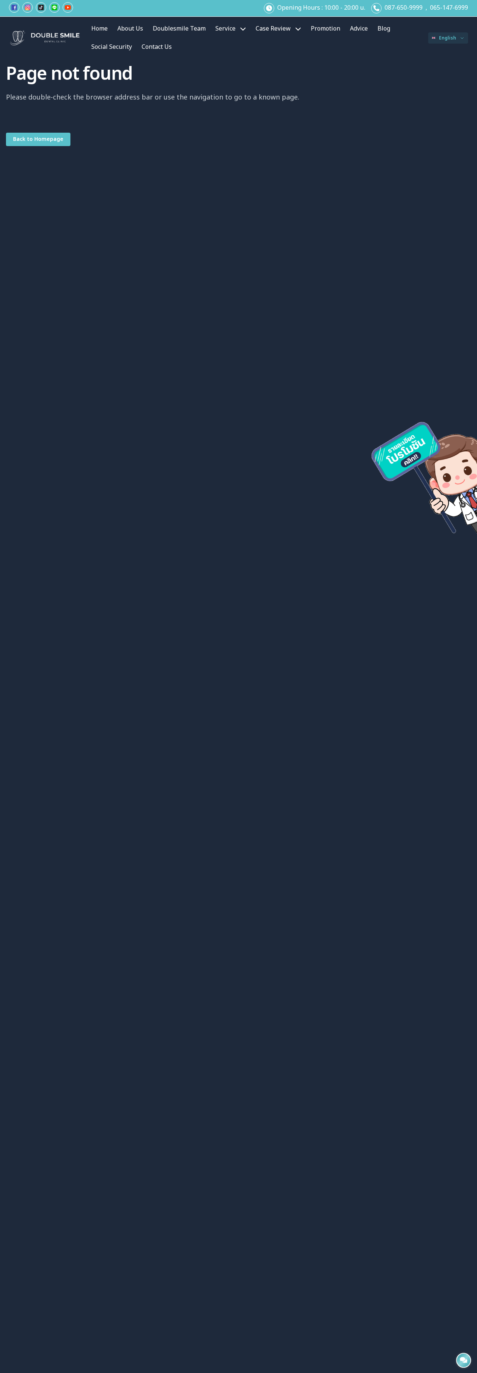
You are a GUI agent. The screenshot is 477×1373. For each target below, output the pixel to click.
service (225, 28)
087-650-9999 (404, 7)
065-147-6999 (449, 7)
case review (273, 28)
